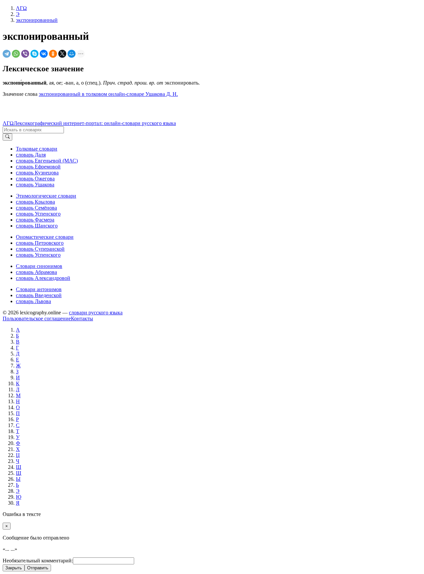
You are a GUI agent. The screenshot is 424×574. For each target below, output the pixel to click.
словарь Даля (31, 155)
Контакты (82, 318)
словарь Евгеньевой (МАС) (47, 160)
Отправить (37, 567)
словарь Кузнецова (37, 172)
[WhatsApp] (16, 54)
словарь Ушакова (35, 184)
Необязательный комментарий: (38, 560)
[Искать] (7, 137)
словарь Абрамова (36, 272)
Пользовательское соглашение (37, 318)
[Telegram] (7, 54)
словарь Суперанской (40, 249)
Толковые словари (36, 149)
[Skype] (34, 54)
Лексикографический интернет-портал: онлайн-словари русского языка (95, 123)
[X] (62, 54)
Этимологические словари (46, 196)
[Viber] (25, 54)
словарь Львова (33, 301)
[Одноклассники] (53, 54)
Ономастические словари (45, 237)
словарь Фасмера (35, 220)
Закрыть (13, 567)
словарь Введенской (39, 295)
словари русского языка (96, 312)
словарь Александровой (43, 278)
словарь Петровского (40, 243)
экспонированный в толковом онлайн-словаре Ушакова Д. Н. (108, 94)
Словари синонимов (39, 266)
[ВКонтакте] (44, 54)
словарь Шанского (37, 225)
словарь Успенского (38, 214)
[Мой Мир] (72, 54)
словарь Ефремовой (38, 166)
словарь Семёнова (36, 208)
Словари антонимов (39, 289)
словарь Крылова (35, 202)
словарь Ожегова (35, 178)
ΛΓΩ (8, 123)
